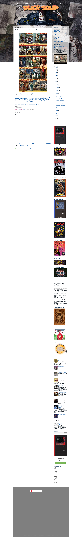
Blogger (56, 535)
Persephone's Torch (57, 31)
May (57, 107)
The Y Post (60, 378)
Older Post (48, 143)
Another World (58, 94)
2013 (56, 115)
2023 (56, 72)
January (57, 113)
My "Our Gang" (61, 385)
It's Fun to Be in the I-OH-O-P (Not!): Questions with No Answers (62, 415)
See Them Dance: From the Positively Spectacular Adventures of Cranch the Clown (60, 33)
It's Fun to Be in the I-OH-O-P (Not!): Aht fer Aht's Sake (62, 423)
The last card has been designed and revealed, (24, 93)
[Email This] (29, 109)
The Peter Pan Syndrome (62, 392)
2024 (56, 70)
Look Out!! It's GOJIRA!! (60, 100)
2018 (56, 76)
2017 (56, 78)
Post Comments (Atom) (24, 145)
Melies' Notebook (57, 37)
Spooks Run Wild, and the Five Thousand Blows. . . (62, 406)
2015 (56, 81)
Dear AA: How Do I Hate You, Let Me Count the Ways (62, 360)
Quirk (55, 36)
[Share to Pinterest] (33, 109)
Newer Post (18, 143)
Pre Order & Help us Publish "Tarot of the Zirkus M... (60, 98)
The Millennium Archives (58, 41)
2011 (56, 118)
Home (33, 143)
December (58, 84)
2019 (56, 75)
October (57, 87)
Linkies (57, 101)
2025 (56, 69)
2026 (56, 67)
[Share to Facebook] (32, 109)
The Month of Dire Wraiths (60, 105)
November (58, 85)
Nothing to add (61, 366)
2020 (56, 73)
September (58, 88)
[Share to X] (31, 109)
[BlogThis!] (30, 109)
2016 (56, 79)
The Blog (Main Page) (57, 28)
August (57, 90)
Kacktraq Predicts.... (59, 96)
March (57, 110)
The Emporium (56, 30)
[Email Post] (27, 109)
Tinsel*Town (56, 38)
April (57, 108)
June (57, 93)
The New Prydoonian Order (58, 40)
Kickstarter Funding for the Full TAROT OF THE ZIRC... (61, 103)
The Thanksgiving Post (62, 372)
